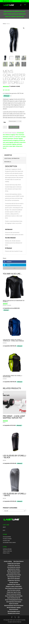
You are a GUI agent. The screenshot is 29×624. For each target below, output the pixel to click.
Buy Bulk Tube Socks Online (13, 571)
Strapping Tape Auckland (14, 613)
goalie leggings (9, 142)
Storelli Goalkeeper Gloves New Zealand (13, 606)
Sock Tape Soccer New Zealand (13, 602)
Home (4, 24)
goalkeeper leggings (11, 144)
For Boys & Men (6, 541)
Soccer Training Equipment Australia (13, 600)
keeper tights (12, 146)
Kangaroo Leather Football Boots (14, 586)
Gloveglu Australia (13, 583)
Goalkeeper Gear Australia (14, 584)
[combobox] (14, 510)
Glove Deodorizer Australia (13, 567)
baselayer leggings (18, 139)
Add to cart (14, 127)
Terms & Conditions (7, 551)
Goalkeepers (6, 137)
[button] (23, 28)
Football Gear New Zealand (13, 563)
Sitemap (19, 622)
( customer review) (14, 86)
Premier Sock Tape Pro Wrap (14, 592)
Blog (4, 530)
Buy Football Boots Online (14, 573)
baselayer (23, 137)
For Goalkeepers (7, 537)
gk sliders (20, 140)
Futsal (16, 135)
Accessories (6, 543)
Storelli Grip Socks (13, 609)
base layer (17, 137)
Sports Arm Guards (13, 604)
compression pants (7, 140)
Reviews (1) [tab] (7, 162)
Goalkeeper (21, 135)
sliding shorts (19, 146)
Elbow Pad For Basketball (14, 579)
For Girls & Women (7, 539)
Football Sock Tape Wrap (14, 565)
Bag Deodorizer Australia (14, 569)
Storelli (11, 137)
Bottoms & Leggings (10, 135)
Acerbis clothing (8, 561)
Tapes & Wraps (12, 543)
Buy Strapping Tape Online (14, 577)
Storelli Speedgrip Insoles (14, 611)
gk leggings (15, 140)
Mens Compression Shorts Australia (13, 588)
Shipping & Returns (7, 549)
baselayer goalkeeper (8, 139)
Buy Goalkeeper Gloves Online (14, 575)
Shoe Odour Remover (19, 561)
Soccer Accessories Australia (14, 594)
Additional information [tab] (11, 158)
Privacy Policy (6, 553)
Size (5, 122)
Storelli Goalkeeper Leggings (14, 607)
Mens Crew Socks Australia (13, 590)
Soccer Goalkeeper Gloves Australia (13, 596)
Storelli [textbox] (14, 511)
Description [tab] (8, 155)
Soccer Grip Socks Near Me (13, 598)
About (4, 527)
